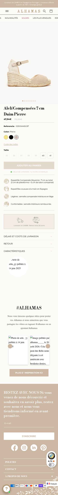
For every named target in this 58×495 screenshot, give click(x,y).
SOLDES (25, 18)
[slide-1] (22, 101)
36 (15, 156)
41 (50, 155)
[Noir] (11, 137)
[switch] (51, 464)
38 (30, 156)
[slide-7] (33, 101)
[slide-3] (26, 101)
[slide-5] (29, 101)
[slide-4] (28, 101)
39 (37, 156)
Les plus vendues (42, 18)
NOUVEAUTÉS (11, 18)
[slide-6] (31, 101)
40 (43, 155)
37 (22, 156)
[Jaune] (6, 137)
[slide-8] (35, 101)
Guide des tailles (11, 144)
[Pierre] (16, 137)
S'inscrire (29, 436)
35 (8, 156)
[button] (7, 11)
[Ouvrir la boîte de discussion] (6, 489)
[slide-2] (24, 101)
